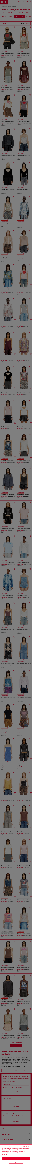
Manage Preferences (6, 1152)
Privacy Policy (20, 1152)
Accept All (16, 1158)
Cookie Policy (5, 1154)
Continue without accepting (16, 1162)
